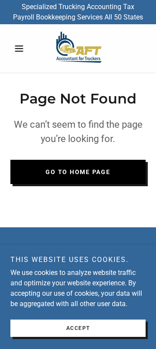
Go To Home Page (78, 171)
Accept (78, 328)
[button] (20, 48)
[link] (78, 48)
